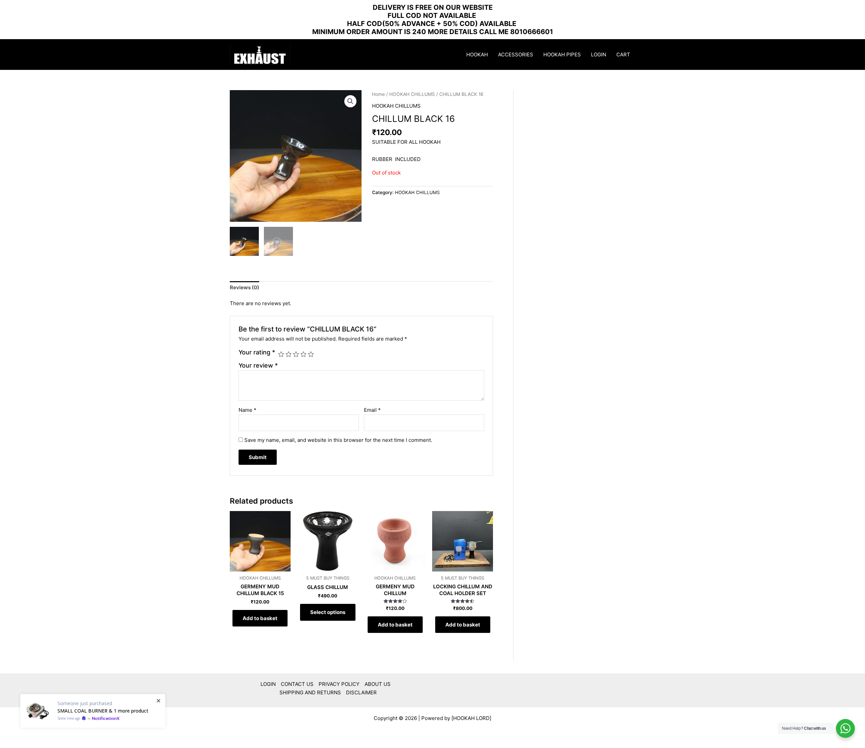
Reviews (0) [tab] (244, 287)
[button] (350, 101)
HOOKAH (477, 54)
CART (623, 54)
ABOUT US (378, 684)
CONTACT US (297, 684)
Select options (327, 612)
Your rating (257, 352)
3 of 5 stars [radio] (296, 354)
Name (247, 410)
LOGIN (598, 54)
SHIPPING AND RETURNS (310, 692)
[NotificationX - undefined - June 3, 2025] (92, 711)
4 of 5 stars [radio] (303, 354)
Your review (258, 365)
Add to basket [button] (260, 618)
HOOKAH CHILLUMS (412, 94)
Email (372, 410)
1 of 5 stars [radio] (281, 354)
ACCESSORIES (515, 54)
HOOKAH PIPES (562, 54)
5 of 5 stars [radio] (311, 354)
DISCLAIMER (361, 692)
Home (378, 94)
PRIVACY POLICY (339, 684)
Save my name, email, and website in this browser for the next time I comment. (338, 440)
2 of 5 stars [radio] (289, 354)
